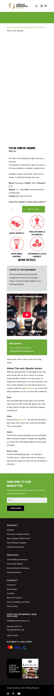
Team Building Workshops (17, 559)
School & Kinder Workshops (18, 568)
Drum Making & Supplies (16, 543)
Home (9, 27)
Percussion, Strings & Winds (18, 534)
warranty (30, 388)
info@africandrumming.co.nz (21, 351)
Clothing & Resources (15, 547)
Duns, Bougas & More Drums (18, 538)
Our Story (11, 593)
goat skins (22, 420)
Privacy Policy (12, 606)
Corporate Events (14, 572)
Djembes (29, 27)
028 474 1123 (12, 635)
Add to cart (33, 209)
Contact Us (11, 585)
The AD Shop (19, 27)
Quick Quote (12, 589)
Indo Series (39, 27)
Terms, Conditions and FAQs (18, 602)
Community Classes (15, 564)
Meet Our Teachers (14, 598)
